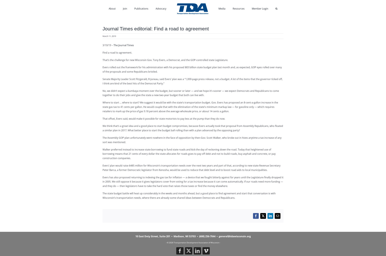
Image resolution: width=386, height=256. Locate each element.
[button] (261, 8)
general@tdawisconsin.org (235, 236)
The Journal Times (124, 45)
